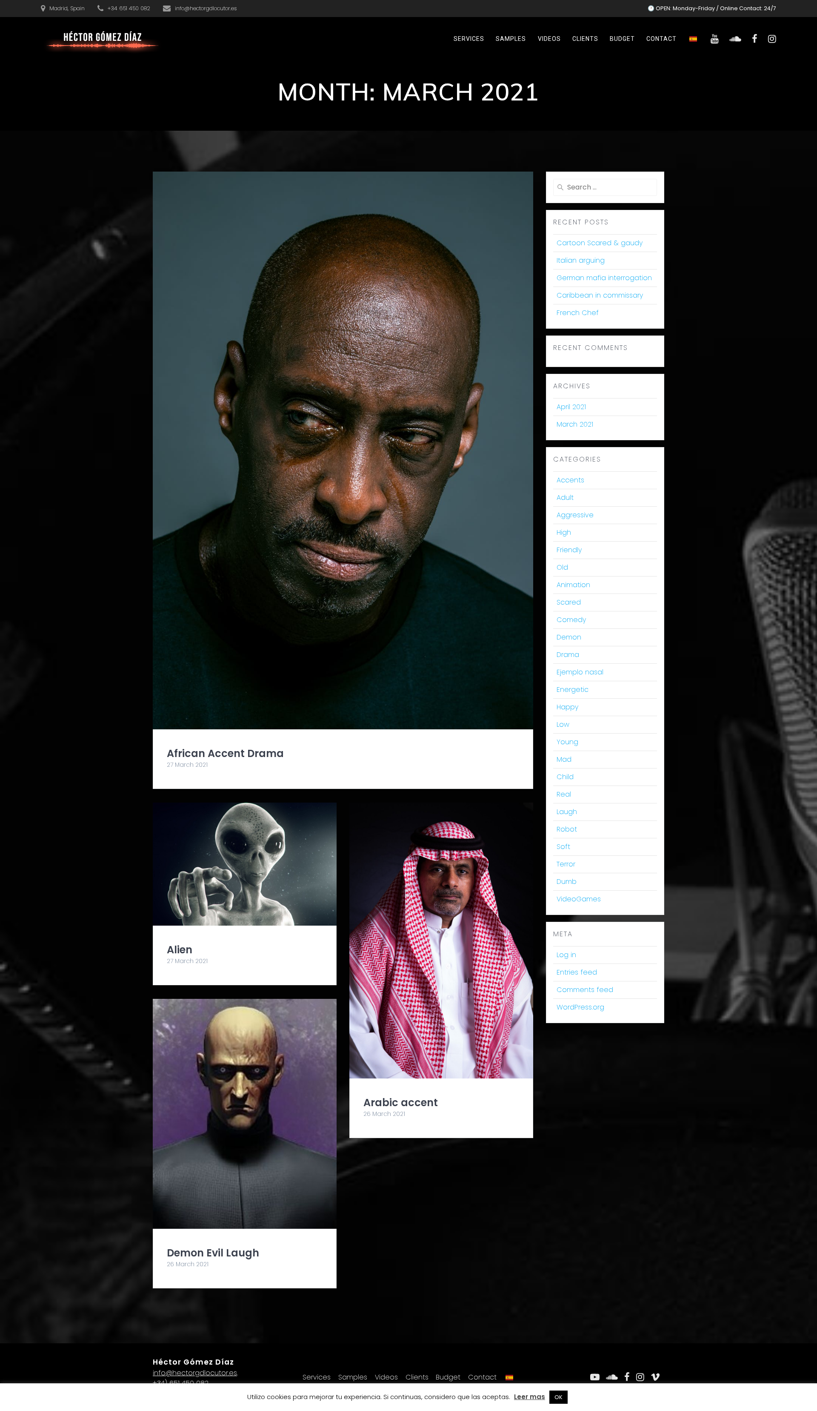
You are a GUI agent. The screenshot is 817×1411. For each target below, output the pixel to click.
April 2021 (571, 407)
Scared (569, 602)
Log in (566, 955)
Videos (549, 38)
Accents (570, 480)
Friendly (569, 550)
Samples (511, 38)
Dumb (567, 881)
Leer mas (529, 1396)
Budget (622, 38)
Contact (661, 38)
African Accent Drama (225, 753)
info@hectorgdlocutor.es (195, 1373)
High (564, 532)
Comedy (571, 620)
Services (469, 38)
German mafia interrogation (604, 278)
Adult (565, 497)
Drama (568, 655)
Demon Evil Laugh (213, 1253)
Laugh (567, 812)
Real (564, 794)
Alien (179, 950)
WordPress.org (580, 1007)
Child (565, 777)
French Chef (578, 313)
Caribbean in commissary (600, 295)
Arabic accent (400, 1103)
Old (562, 567)
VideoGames (579, 899)
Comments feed (585, 990)
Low (563, 724)
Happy (567, 707)
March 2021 (575, 424)
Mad (564, 759)
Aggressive (575, 515)
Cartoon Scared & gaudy (600, 243)
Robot (567, 829)
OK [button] (558, 1397)
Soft (563, 847)
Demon (569, 637)
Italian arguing (581, 260)
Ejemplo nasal (580, 672)
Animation (573, 585)
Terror (566, 864)
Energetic (572, 689)
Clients (585, 38)
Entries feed (577, 972)
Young (567, 742)
